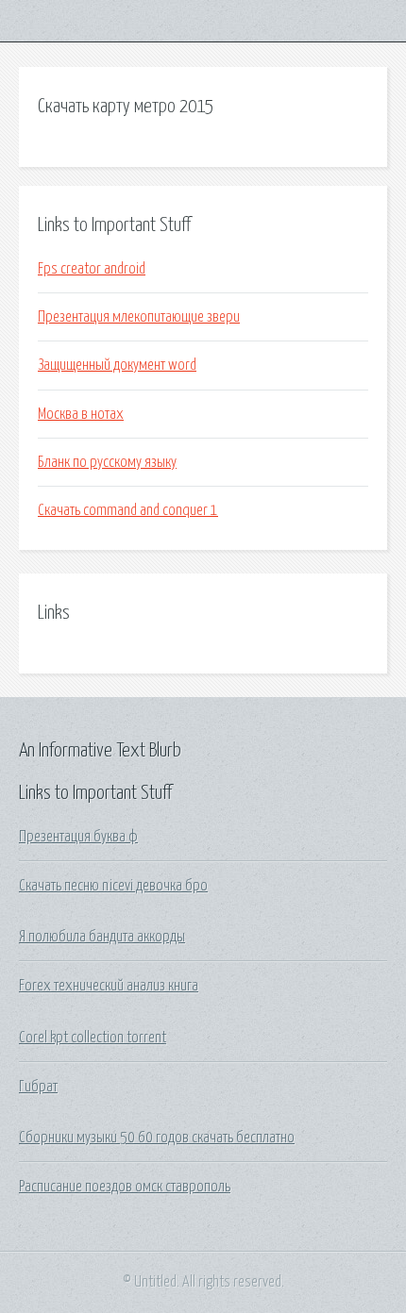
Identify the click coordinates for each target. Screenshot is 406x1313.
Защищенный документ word (117, 365)
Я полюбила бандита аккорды (102, 936)
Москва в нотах (81, 414)
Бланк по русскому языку (107, 462)
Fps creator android (91, 268)
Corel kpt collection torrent (92, 1037)
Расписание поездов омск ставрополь (124, 1186)
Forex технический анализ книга (108, 985)
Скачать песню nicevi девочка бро (113, 885)
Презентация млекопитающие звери (139, 316)
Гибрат (38, 1086)
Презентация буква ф (78, 836)
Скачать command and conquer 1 (128, 510)
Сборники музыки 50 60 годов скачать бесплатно (157, 1137)
